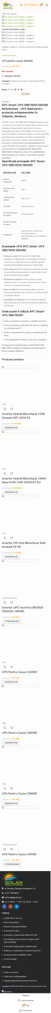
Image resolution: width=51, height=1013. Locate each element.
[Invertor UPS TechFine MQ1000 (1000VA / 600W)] (20, 578)
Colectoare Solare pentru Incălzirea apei (20, 946)
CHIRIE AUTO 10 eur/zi (13, 918)
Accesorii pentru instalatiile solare (17, 955)
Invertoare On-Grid (11, 931)
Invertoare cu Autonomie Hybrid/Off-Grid (20, 935)
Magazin (14, 47)
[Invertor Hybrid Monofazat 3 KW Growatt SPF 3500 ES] (20, 384)
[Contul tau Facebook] (9, 89)
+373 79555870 (30, 5)
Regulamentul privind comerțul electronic (20, 981)
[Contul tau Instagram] (10, 906)
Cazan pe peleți (10, 959)
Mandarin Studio (41, 986)
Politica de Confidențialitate (15, 976)
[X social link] (12, 89)
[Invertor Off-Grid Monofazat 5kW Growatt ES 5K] (20, 513)
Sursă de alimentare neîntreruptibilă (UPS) (28, 81)
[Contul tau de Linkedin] (18, 89)
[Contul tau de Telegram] (21, 89)
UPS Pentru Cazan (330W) (19, 672)
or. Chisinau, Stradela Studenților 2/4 (20, 888)
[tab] (25, 93)
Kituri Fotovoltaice (11, 922)
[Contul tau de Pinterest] (15, 89)
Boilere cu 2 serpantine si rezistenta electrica (22, 951)
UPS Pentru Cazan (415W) (19, 854)
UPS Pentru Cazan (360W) (19, 732)
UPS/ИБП (6, 84)
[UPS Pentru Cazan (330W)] (20, 642)
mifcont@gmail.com (13, 897)
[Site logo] (7, 5)
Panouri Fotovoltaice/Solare (15, 927)
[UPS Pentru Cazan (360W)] (20, 703)
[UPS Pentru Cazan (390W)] (20, 764)
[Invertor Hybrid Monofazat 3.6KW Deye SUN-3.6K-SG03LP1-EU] (20, 449)
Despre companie (11, 972)
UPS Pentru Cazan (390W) (19, 793)
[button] (11, 427)
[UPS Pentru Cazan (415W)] (20, 824)
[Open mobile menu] (46, 4)
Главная (5, 47)
